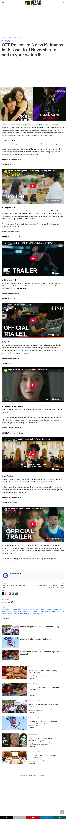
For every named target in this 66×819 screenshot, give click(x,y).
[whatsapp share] (16, 594)
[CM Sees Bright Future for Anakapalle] (10, 642)
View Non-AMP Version (38, 780)
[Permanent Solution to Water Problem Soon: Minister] (14, 757)
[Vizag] (33, 2)
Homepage (4, 37)
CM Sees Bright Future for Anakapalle (35, 639)
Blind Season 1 (6, 609)
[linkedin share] (13, 594)
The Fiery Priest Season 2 (21, 613)
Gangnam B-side (33, 609)
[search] (63, 3)
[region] (33, 20)
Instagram (30, 559)
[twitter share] (3, 593)
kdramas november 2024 (54, 609)
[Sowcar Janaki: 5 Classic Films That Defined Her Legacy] (14, 740)
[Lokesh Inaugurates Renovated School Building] (10, 630)
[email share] (6, 594)
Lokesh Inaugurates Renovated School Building (39, 627)
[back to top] (62, 812)
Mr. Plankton (17, 611)
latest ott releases (7, 611)
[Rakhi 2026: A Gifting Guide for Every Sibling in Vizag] (14, 672)
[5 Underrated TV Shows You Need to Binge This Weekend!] (10, 655)
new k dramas (27, 611)
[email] (19, 817)
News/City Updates (14, 37)
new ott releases (56, 611)
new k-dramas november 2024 (41, 611)
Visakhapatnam (32, 666)
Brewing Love (16, 609)
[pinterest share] (10, 594)
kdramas (42, 609)
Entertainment (32, 683)
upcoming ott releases (37, 613)
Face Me (24, 609)
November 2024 (46, 135)
